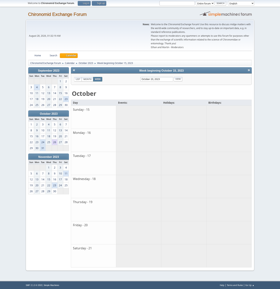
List (78, 79)
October (84, 93)
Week (98, 79)
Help (222, 285)
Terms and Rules (235, 285)
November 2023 (48, 156)
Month (87, 79)
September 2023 (48, 70)
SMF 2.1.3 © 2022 (34, 285)
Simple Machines (51, 285)
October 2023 (49, 113)
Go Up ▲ (249, 285)
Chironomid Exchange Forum (57, 14)
